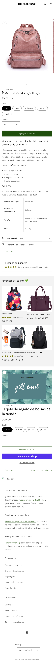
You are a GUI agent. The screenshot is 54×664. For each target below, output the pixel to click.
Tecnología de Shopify (33, 659)
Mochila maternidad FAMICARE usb (14, 352)
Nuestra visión (11, 610)
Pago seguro (10, 576)
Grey (17, 108)
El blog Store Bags (13, 543)
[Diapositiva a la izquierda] (21, 84)
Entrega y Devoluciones (14, 571)
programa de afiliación (14, 616)
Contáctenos (10, 605)
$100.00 (43, 429)
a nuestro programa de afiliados (31, 500)
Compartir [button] (9, 251)
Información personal (14, 582)
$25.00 (19, 429)
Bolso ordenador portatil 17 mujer (38, 314)
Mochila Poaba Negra (34, 352)
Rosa (7, 108)
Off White (29, 108)
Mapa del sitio (10, 588)
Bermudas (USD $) (25, 650)
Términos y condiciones (14, 622)
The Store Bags (23, 659)
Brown (42, 108)
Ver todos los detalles (40, 470)
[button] (3, 4)
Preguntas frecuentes (13, 565)
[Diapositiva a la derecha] (32, 84)
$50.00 (31, 429)
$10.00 (7, 429)
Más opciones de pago (27, 462)
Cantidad (5, 119)
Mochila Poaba (7, 314)
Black (7, 114)
